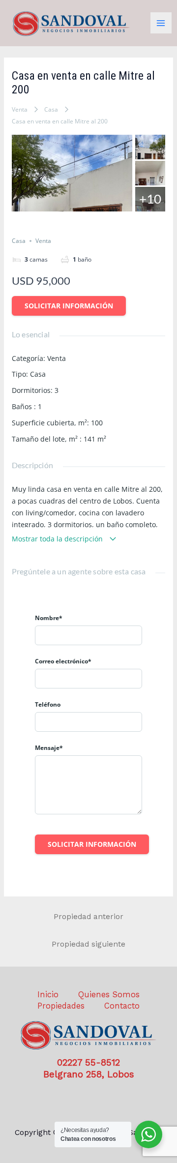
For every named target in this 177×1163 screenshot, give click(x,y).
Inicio (48, 994)
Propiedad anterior (88, 916)
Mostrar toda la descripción (58, 539)
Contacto (122, 1006)
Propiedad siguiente (88, 944)
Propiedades (61, 1006)
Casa (51, 109)
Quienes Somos (109, 994)
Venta (20, 109)
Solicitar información (69, 305)
